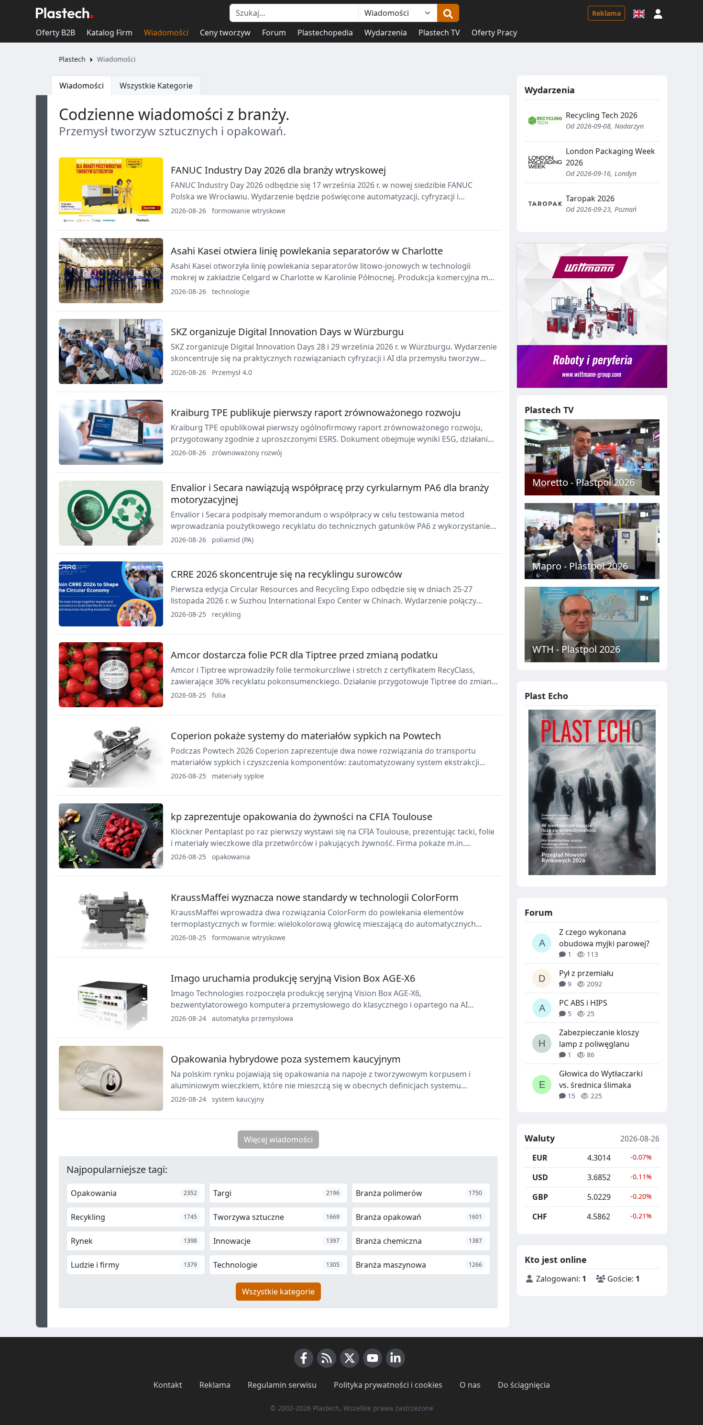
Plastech (72, 59)
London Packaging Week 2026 (610, 157)
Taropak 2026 (590, 198)
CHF (539, 1216)
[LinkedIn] (395, 1358)
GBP (540, 1197)
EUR (540, 1157)
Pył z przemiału (586, 973)
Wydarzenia (385, 32)
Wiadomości (166, 32)
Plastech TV (439, 32)
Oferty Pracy (494, 32)
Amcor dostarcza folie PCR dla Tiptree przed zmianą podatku (304, 654)
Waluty (540, 1138)
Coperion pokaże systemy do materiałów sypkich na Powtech (306, 735)
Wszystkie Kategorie (156, 85)
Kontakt (168, 1385)
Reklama (606, 13)
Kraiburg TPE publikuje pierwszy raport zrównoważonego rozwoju (316, 412)
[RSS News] (326, 1358)
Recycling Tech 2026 (601, 115)
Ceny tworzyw (225, 32)
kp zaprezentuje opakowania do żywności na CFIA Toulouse (301, 816)
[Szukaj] (448, 13)
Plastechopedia (325, 32)
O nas (470, 1385)
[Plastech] (64, 13)
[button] (658, 13)
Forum (274, 32)
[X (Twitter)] (349, 1358)
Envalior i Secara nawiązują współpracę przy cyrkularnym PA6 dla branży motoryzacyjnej (330, 493)
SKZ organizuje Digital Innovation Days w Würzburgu (287, 331)
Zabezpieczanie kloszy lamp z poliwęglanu (599, 1038)
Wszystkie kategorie (278, 1291)
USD (540, 1177)
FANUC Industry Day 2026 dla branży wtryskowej (278, 170)
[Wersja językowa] (639, 13)
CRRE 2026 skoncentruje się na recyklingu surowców (286, 574)
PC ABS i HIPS (583, 1003)
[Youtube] (372, 1358)
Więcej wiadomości (278, 1139)
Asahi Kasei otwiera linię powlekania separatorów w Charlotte (307, 250)
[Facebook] (303, 1358)
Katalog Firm (109, 32)
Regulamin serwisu (282, 1385)
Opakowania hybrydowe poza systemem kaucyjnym (286, 1058)
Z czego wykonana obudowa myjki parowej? (604, 938)
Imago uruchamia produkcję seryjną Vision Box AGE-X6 (293, 978)
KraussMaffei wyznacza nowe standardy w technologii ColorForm (315, 897)
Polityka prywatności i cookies (388, 1385)
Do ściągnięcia (524, 1385)
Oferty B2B (55, 32)
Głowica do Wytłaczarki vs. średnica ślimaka (601, 1079)
